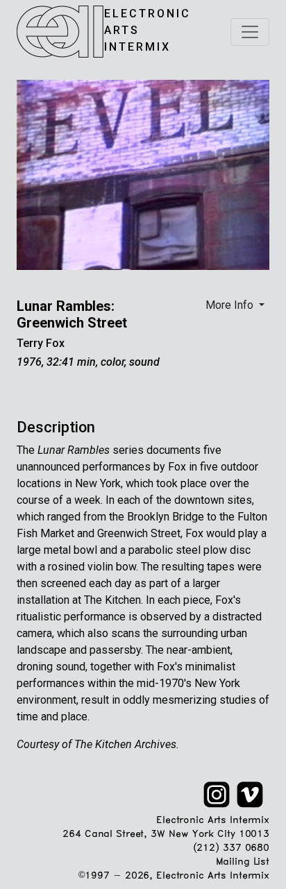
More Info (230, 305)
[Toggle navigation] (249, 32)
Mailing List (242, 862)
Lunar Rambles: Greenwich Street (72, 314)
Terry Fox (41, 343)
